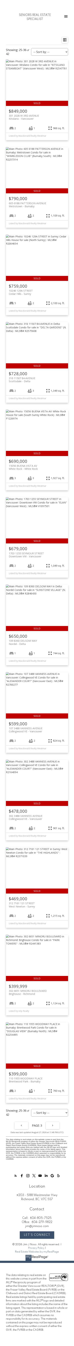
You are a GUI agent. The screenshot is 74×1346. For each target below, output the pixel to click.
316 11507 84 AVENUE (22, 379)
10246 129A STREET (21, 292)
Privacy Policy (36, 1248)
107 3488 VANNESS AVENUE (25, 730)
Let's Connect (37, 1235)
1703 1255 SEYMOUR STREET (26, 555)
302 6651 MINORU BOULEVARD (28, 992)
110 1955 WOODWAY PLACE (25, 1080)
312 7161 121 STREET (22, 905)
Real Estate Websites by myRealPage (37, 1252)
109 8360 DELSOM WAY (23, 642)
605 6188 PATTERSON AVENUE (27, 205)
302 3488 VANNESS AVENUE (25, 817)
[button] (15, 1175)
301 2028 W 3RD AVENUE (24, 117)
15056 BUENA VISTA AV (23, 467)
